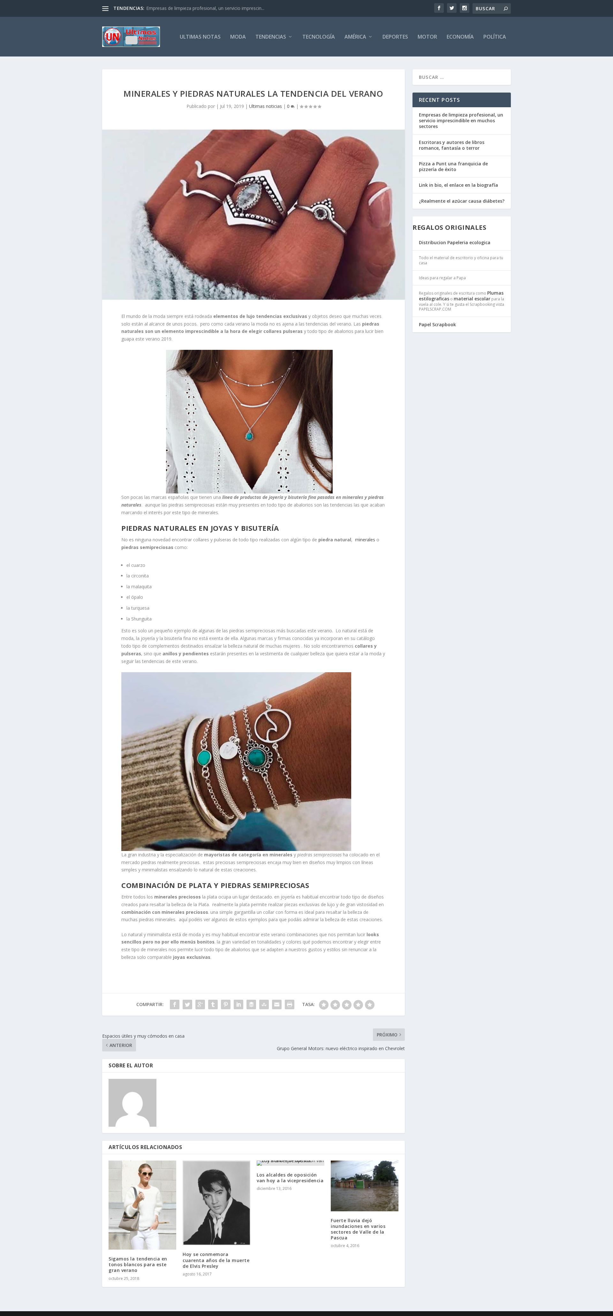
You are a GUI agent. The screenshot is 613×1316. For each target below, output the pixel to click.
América (355, 37)
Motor (427, 37)
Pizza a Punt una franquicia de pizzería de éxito (453, 166)
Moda (238, 37)
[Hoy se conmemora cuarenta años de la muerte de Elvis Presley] (216, 1203)
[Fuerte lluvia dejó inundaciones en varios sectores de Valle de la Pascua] (364, 1186)
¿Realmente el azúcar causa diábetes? (461, 201)
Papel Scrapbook (437, 324)
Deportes (395, 37)
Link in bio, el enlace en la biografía (458, 185)
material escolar (472, 299)
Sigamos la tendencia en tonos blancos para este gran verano (138, 1264)
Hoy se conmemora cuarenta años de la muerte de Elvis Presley (216, 1260)
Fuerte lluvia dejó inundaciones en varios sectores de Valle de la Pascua (358, 1229)
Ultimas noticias (265, 106)
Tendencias (270, 37)
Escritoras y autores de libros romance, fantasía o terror (451, 145)
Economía (460, 37)
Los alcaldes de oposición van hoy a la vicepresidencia (290, 1178)
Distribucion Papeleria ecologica (454, 242)
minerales (365, 540)
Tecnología (318, 37)
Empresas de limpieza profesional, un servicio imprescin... (205, 8)
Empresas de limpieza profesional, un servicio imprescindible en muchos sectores (461, 120)
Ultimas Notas (200, 37)
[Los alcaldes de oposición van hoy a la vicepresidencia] (290, 1163)
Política (494, 37)
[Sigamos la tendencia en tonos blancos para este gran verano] (142, 1205)
